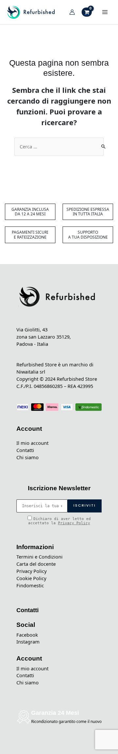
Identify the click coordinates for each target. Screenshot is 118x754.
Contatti (25, 450)
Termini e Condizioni (39, 556)
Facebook (27, 634)
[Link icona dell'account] (72, 12)
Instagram (28, 641)
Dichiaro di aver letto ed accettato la (59, 521)
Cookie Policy (31, 578)
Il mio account (32, 443)
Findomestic (30, 585)
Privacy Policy (74, 523)
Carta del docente (36, 564)
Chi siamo (27, 457)
